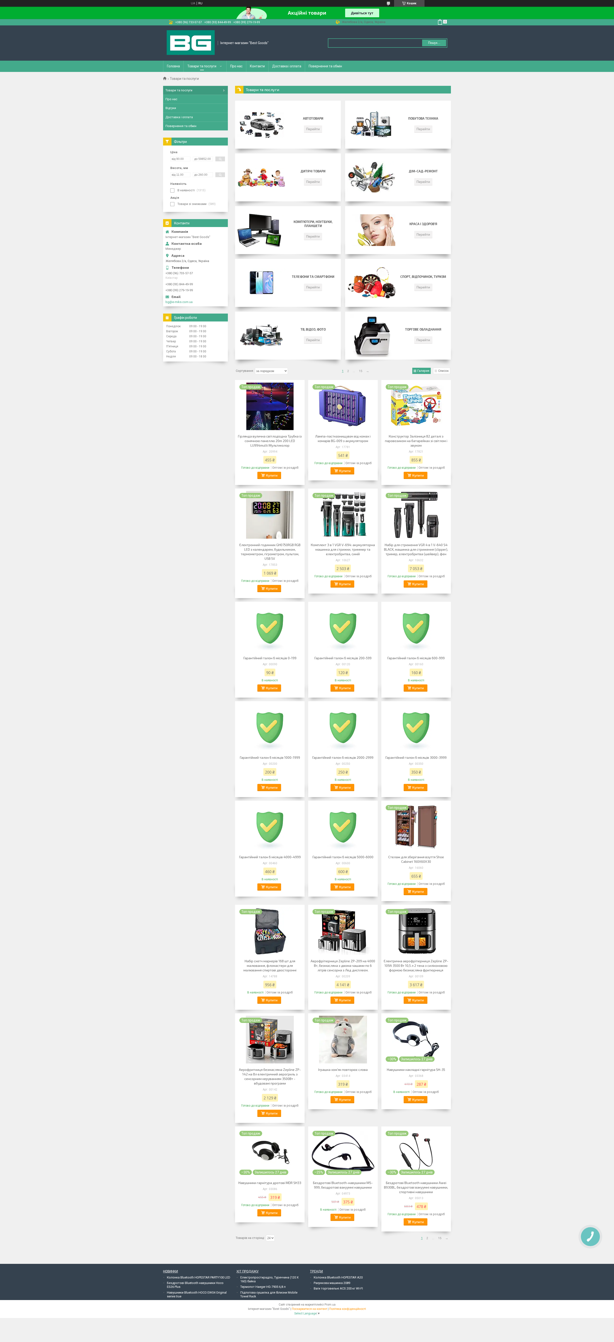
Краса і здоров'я (423, 224)
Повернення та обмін (325, 66)
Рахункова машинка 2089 (332, 1283)
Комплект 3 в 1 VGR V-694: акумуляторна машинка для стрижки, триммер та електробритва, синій (343, 549)
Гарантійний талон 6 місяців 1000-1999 (270, 757)
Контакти (257, 66)
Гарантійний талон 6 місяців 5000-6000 (343, 857)
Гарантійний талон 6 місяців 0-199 (269, 658)
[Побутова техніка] (372, 124)
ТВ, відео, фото (313, 329)
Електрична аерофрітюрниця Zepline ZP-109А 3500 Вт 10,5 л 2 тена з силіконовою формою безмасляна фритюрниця (416, 965)
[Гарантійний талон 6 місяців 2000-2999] (343, 728)
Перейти (313, 129)
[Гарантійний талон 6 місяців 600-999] (416, 628)
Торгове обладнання (423, 329)
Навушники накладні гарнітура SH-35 (416, 1070)
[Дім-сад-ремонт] (372, 177)
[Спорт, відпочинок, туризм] (372, 282)
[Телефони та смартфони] (261, 282)
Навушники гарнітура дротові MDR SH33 (269, 1183)
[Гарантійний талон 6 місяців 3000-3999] (416, 728)
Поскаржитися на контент (309, 1309)
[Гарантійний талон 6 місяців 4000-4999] (269, 827)
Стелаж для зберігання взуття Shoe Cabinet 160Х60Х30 (416, 859)
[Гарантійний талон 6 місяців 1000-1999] (269, 728)
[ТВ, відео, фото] (261, 335)
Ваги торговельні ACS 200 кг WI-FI (338, 1288)
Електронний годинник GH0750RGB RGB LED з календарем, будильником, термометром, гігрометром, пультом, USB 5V (270, 551)
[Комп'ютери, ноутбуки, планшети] (261, 230)
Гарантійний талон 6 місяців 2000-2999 (342, 757)
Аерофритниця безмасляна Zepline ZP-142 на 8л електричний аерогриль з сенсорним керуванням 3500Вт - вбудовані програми (270, 1076)
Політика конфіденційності (347, 1309)
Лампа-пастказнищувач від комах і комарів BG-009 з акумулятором (343, 438)
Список (443, 371)
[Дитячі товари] (261, 177)
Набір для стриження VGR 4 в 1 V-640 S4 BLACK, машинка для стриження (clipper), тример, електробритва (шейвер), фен (416, 549)
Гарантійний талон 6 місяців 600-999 (416, 658)
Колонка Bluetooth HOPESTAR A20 (338, 1277)
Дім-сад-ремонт (423, 171)
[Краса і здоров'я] (372, 230)
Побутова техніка (423, 118)
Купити (271, 475)
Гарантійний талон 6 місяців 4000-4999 (270, 857)
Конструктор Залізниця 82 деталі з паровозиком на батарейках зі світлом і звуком (416, 440)
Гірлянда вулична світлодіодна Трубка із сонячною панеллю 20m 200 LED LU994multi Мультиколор (270, 440)
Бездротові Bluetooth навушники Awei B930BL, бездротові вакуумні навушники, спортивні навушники (416, 1187)
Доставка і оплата (286, 66)
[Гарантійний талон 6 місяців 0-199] (269, 628)
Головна (173, 66)
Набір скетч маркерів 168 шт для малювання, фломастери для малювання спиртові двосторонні (269, 965)
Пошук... (434, 43)
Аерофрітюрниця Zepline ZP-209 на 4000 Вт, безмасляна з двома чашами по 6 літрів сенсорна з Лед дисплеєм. (343, 965)
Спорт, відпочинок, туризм (423, 277)
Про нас (236, 66)
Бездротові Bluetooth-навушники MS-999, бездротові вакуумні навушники (343, 1185)
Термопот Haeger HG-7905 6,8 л (263, 1287)
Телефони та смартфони (313, 277)
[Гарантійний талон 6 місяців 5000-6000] (343, 827)
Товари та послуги (201, 66)
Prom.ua (330, 1304)
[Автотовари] (261, 124)
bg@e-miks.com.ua (179, 302)
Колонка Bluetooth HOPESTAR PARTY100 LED (198, 1277)
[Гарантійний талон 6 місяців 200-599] (343, 628)
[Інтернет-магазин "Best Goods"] (191, 43)
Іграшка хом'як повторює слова (343, 1070)
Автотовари (313, 118)
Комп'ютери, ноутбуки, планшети (313, 224)
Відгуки (170, 108)
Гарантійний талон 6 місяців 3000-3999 (416, 757)
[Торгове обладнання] (372, 335)
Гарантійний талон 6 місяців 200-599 (343, 658)
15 (360, 371)
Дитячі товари (313, 171)
